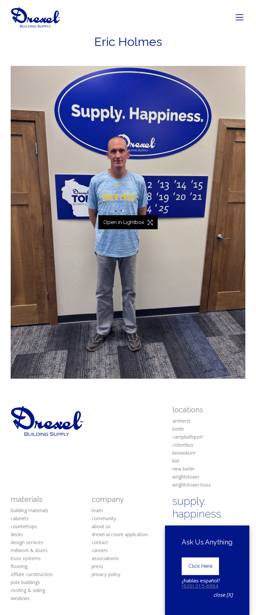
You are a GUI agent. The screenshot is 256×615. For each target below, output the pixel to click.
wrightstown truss (191, 485)
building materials (29, 510)
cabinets (20, 518)
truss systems (26, 558)
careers (100, 550)
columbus (182, 445)
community (104, 518)
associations (105, 558)
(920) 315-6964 (200, 585)
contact (100, 542)
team (97, 510)
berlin (178, 429)
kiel (175, 461)
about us (101, 526)
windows (20, 598)
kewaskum (183, 453)
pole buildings (25, 582)
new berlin (183, 469)
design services (27, 542)
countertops (24, 526)
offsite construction (32, 574)
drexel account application (120, 534)
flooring (19, 566)
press (97, 566)
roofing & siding (28, 590)
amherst (181, 421)
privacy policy (106, 574)
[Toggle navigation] (239, 17)
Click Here (200, 566)
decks (17, 534)
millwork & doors (29, 550)
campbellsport (187, 437)
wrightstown (185, 477)
